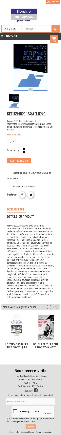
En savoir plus (14, 134)
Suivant (57, 306)
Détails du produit (20, 216)
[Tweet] (30, 195)
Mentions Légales (27, 432)
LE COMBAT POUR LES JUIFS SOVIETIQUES (16, 346)
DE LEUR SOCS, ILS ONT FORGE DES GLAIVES (45, 346)
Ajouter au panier (19, 161)
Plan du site (14, 432)
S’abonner (30, 427)
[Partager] (22, 195)
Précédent (51, 306)
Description (15, 209)
